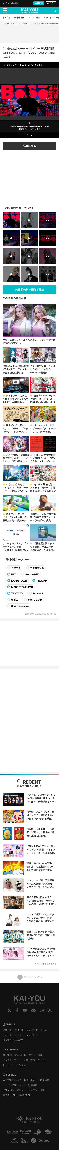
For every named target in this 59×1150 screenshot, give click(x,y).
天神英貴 (15, 568)
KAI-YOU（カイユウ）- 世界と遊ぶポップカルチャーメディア (29, 10)
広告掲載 (44, 1080)
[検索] (54, 10)
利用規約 (32, 1085)
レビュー (19, 1035)
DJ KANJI (38, 593)
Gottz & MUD (32, 574)
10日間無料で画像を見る (29, 289)
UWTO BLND (35, 599)
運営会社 (7, 1095)
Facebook (17, 1010)
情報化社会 (20, 1055)
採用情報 (22, 1095)
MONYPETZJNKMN (22, 587)
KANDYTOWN (19, 580)
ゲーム (41, 1060)
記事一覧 (7, 1030)
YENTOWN (17, 593)
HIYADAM (41, 580)
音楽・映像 (29, 1060)
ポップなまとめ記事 (13, 1040)
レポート (7, 1035)
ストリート (8, 1065)
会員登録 (39, 3)
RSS (50, 1010)
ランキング (32, 1030)
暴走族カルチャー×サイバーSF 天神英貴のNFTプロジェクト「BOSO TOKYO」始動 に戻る (29, 52)
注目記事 (19, 1030)
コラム (43, 1030)
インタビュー (33, 1035)
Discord (33, 1010)
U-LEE (14, 599)
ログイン (51, 3)
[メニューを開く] (5, 10)
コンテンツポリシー (38, 1090)
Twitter (9, 1010)
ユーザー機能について (14, 1085)
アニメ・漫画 (35, 1055)
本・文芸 (7, 1055)
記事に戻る (29, 145)
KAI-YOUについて (12, 1080)
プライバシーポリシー (14, 1090)
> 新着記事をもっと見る (45, 963)
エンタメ (21, 1065)
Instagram (42, 1010)
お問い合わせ (31, 1080)
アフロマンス (37, 568)
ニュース (34, 23)
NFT (13, 574)
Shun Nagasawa (20, 606)
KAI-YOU (6, 23)
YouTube (25, 1010)
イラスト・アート (20, 23)
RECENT (31, 782)
